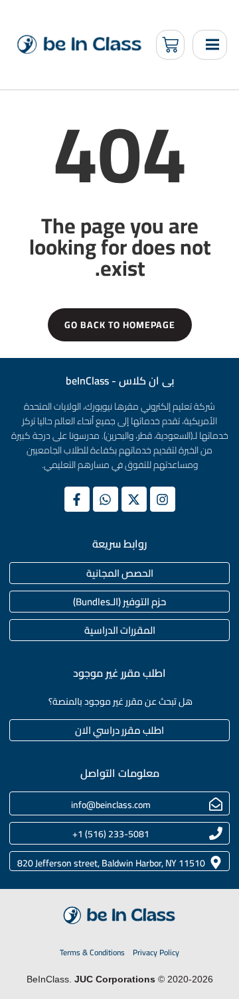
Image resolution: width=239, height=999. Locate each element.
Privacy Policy (156, 952)
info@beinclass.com (111, 804)
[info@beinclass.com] (215, 804)
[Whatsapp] (105, 499)
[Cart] (170, 45)
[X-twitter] (134, 499)
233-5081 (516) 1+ (110, 834)
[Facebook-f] (77, 499)
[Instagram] (162, 499)
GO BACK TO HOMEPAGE (119, 324)
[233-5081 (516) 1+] (215, 833)
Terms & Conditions (92, 952)
